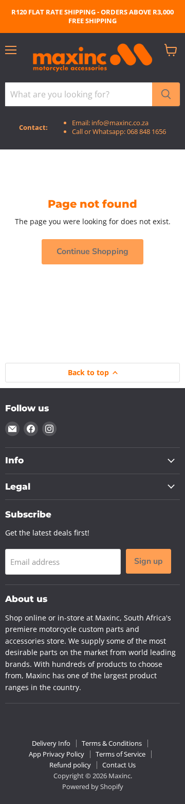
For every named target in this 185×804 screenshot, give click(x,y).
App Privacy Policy (56, 754)
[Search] (166, 94)
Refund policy (70, 764)
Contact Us (119, 764)
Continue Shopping (92, 251)
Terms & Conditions (112, 743)
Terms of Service (120, 754)
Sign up (148, 561)
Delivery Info (51, 743)
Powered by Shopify (92, 786)
